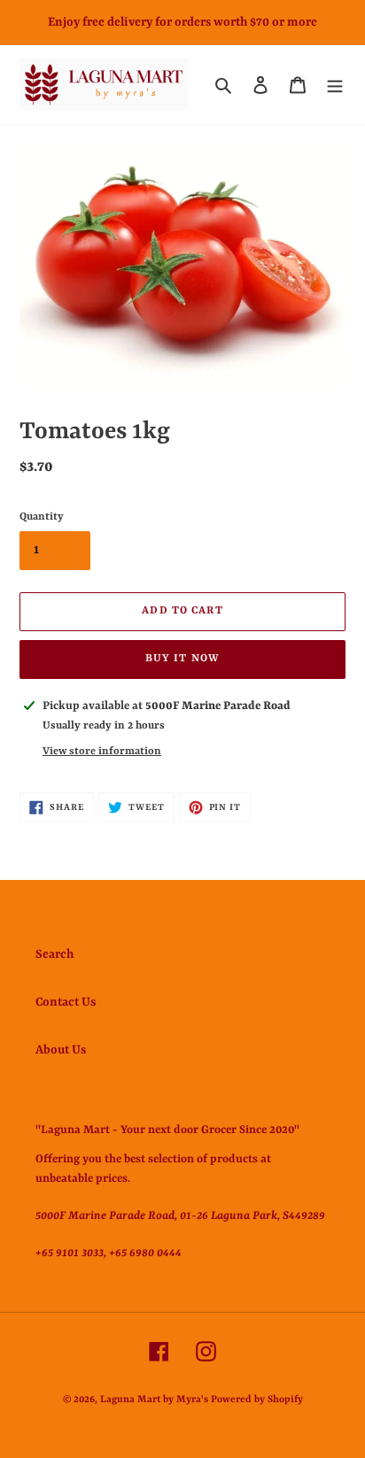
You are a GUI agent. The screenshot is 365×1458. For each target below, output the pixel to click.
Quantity (41, 517)
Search (54, 954)
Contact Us (65, 1002)
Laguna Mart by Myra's (154, 1400)
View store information (102, 751)
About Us (60, 1050)
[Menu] (334, 84)
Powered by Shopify (257, 1400)
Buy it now (182, 658)
